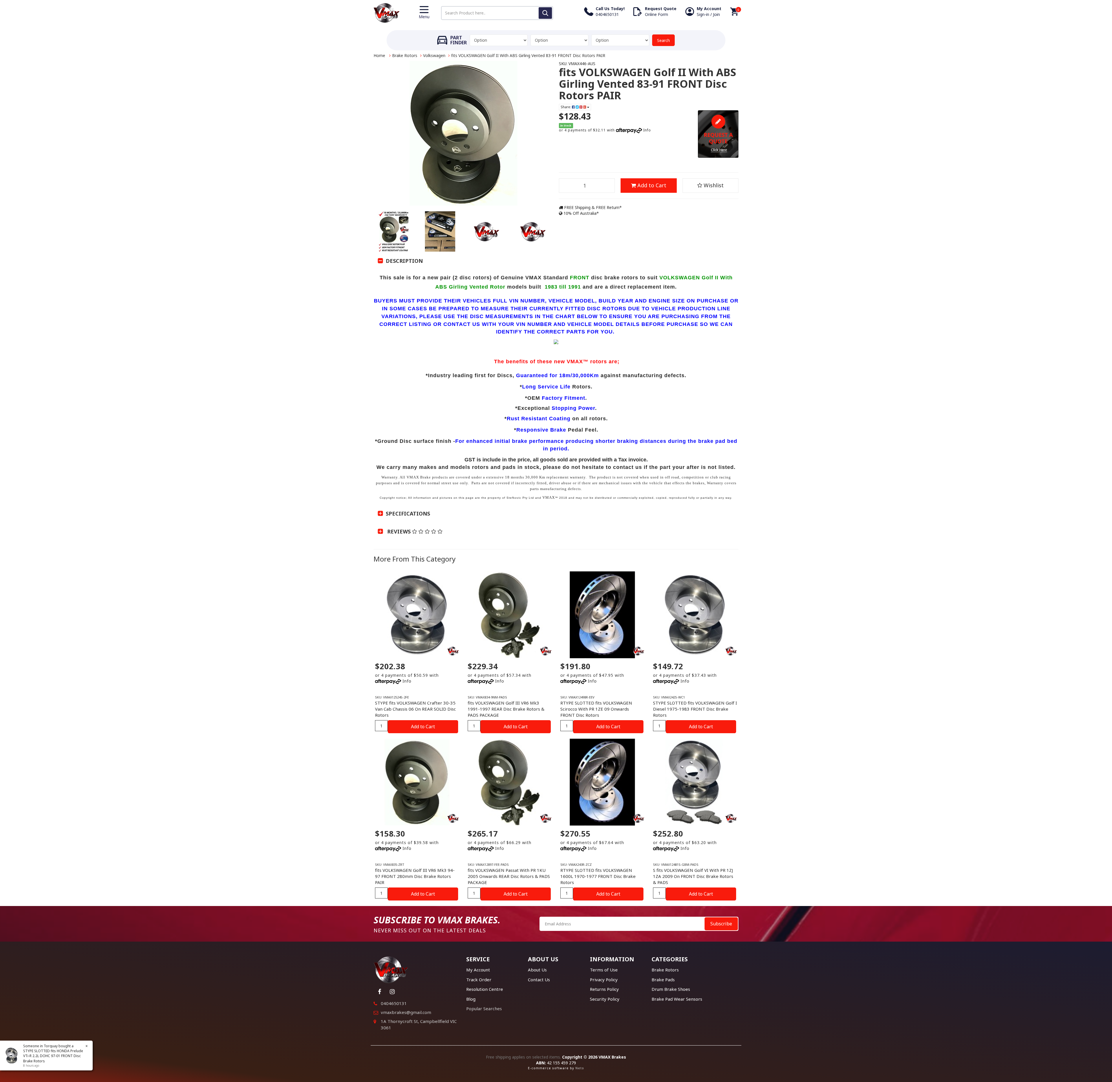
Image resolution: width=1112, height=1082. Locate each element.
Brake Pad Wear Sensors (677, 999)
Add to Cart (651, 185)
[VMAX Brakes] (387, 12)
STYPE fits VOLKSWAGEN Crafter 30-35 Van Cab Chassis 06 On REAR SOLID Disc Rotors (415, 709)
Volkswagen (434, 55)
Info (647, 130)
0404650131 (394, 1003)
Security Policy (604, 999)
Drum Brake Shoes (671, 989)
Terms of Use (604, 970)
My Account (478, 970)
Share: (566, 106)
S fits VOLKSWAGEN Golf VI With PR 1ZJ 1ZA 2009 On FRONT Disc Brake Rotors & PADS (693, 876)
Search (663, 40)
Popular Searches (484, 1008)
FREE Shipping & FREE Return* (592, 207)
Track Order (478, 979)
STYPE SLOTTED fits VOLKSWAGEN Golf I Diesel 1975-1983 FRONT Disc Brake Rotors (695, 709)
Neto (579, 1068)
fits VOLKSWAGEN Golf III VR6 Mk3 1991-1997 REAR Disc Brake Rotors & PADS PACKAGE (506, 709)
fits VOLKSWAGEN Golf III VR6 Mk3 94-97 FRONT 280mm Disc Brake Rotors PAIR (415, 876)
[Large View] (394, 231)
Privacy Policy (604, 979)
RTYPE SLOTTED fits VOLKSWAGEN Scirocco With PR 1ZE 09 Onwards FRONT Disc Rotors (596, 709)
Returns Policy (604, 989)
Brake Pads (663, 979)
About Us (537, 970)
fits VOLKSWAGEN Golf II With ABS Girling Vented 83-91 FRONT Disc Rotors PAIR (528, 55)
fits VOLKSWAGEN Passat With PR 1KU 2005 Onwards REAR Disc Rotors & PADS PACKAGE (509, 876)
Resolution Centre (484, 989)
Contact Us (539, 979)
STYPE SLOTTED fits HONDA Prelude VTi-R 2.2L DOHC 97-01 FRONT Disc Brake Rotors (53, 1055)
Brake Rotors (404, 55)
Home (379, 55)
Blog (470, 999)
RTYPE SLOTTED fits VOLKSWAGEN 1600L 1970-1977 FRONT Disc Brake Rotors (598, 876)
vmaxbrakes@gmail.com (406, 1012)
